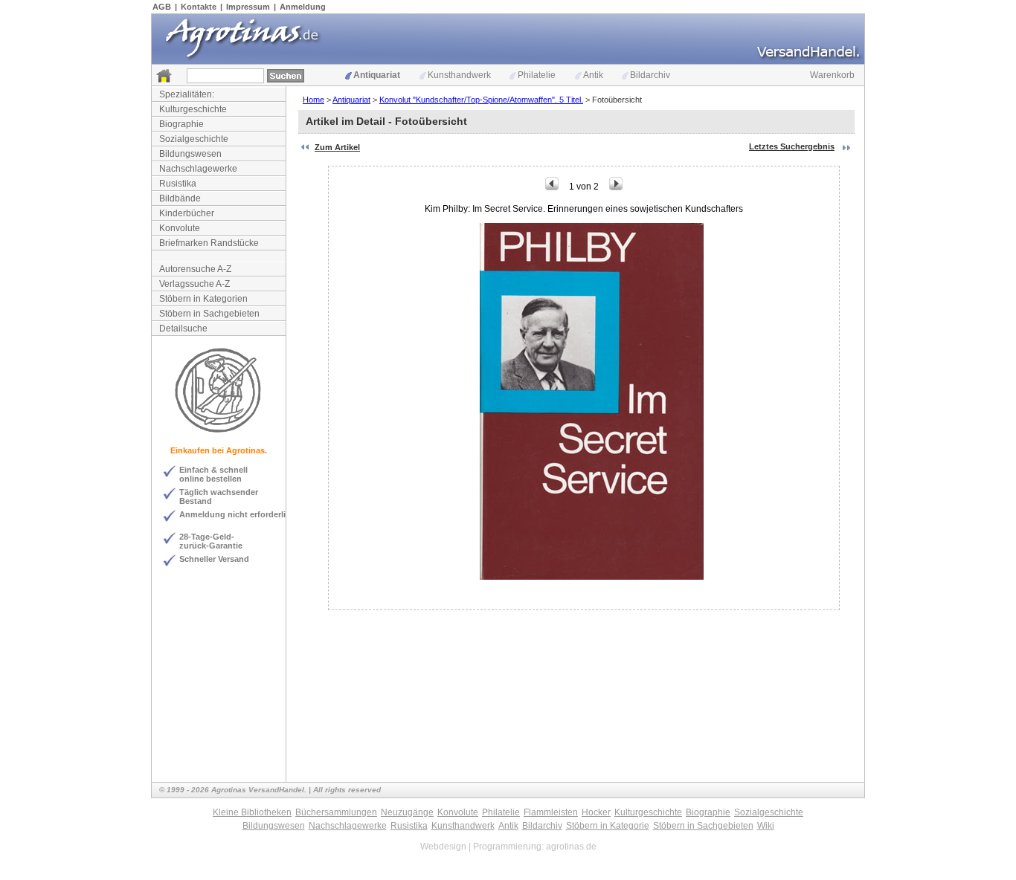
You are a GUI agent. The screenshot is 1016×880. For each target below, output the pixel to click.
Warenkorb (832, 75)
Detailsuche (183, 328)
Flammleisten (551, 812)
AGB (161, 6)
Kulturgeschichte (193, 109)
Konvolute (179, 228)
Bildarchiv (650, 75)
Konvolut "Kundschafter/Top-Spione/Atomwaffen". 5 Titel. (481, 99)
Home (313, 99)
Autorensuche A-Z (195, 269)
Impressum (248, 6)
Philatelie (537, 75)
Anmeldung (303, 6)
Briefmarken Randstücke (209, 243)
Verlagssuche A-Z (194, 284)
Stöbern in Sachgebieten (209, 313)
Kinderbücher (186, 213)
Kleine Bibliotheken (252, 812)
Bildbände (180, 198)
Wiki (765, 826)
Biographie (181, 124)
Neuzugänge (407, 812)
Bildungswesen (190, 154)
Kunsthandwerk (459, 75)
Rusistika (177, 183)
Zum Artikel (337, 147)
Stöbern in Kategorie (607, 826)
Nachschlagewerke (198, 169)
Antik (593, 75)
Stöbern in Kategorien (203, 299)
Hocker (596, 812)
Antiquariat (376, 75)
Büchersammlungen (336, 812)
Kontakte (198, 6)
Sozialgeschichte (193, 139)
